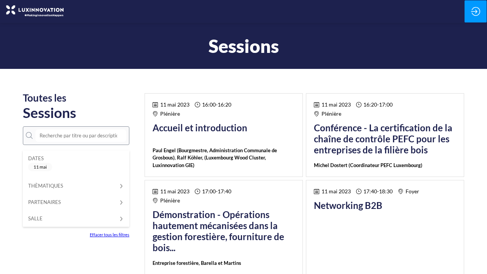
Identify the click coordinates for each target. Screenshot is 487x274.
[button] (40, 167)
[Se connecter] (475, 11)
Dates (36, 158)
